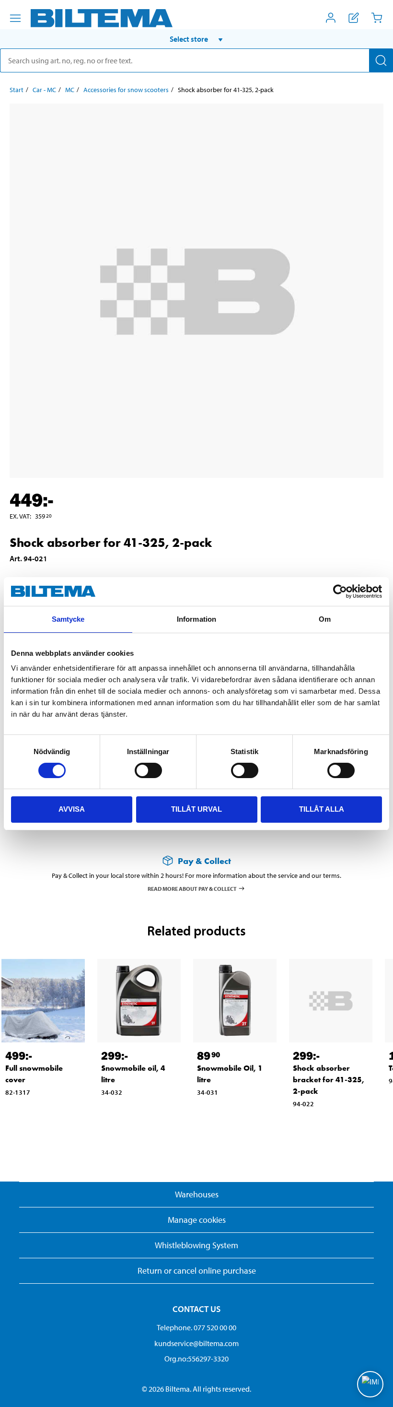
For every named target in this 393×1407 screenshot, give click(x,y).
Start (16, 89)
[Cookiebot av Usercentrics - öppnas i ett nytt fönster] (340, 591)
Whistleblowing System (196, 1245)
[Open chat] (370, 1384)
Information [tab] (196, 619)
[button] (196, 38)
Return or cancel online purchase (197, 1270)
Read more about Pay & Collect (192, 888)
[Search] (381, 60)
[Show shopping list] (353, 17)
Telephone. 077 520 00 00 (196, 1327)
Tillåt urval (196, 809)
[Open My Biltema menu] (330, 17)
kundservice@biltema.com (196, 1343)
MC (69, 89)
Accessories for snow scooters (126, 89)
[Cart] (376, 17)
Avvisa (71, 809)
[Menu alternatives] (15, 18)
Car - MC (44, 89)
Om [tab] (325, 619)
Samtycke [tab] (68, 619)
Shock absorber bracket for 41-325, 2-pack (328, 1079)
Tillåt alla (321, 809)
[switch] (148, 770)
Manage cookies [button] (197, 1219)
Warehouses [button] (197, 1194)
